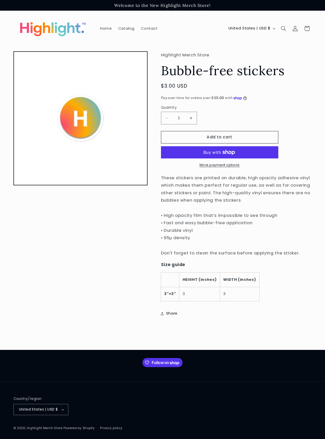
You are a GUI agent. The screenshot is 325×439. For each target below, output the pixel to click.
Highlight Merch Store (44, 428)
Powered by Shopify (79, 428)
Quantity (169, 107)
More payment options (220, 165)
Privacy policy (111, 428)
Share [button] (171, 313)
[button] (283, 28)
